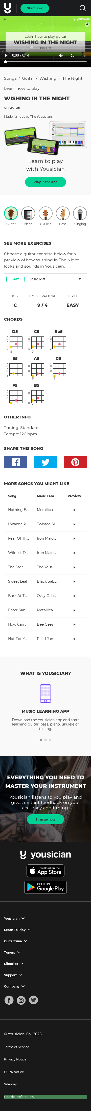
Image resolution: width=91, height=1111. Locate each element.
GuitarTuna (13, 941)
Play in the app (45, 182)
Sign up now (45, 819)
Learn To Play (15, 930)
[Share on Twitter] (45, 462)
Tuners (9, 952)
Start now (34, 8)
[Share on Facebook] (15, 462)
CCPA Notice (14, 1072)
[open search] (82, 8)
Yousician (11, 918)
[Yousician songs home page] (8, 8)
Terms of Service (16, 1047)
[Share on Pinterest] (75, 462)
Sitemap (10, 1084)
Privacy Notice (15, 1059)
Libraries (11, 964)
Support (10, 975)
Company (11, 986)
